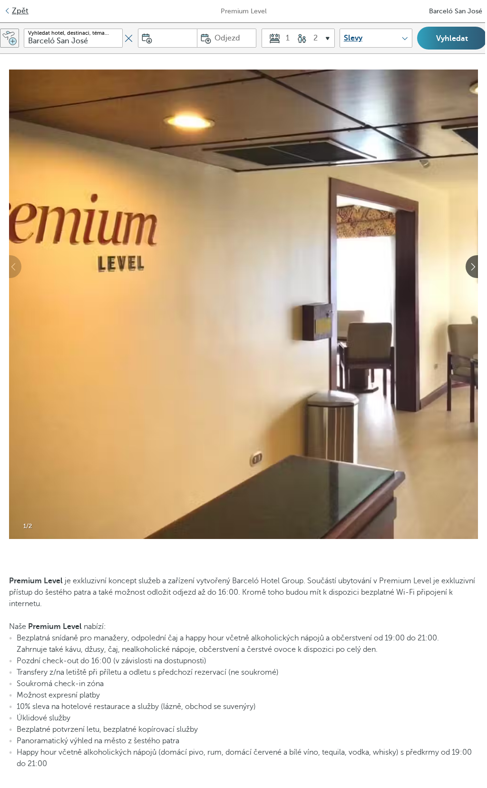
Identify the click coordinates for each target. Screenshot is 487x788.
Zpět (20, 11)
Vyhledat (452, 38)
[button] (298, 38)
